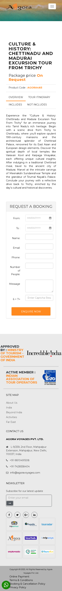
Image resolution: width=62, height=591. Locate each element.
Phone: (16, 257)
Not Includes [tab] (37, 104)
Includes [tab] (15, 104)
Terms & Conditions (21, 580)
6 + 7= (16, 299)
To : (18, 228)
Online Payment (19, 576)
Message (14, 283)
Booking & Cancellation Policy (27, 583)
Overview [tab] (16, 97)
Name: (16, 238)
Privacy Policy (17, 587)
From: (16, 218)
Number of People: (15, 271)
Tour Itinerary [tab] (39, 97)
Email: (16, 247)
